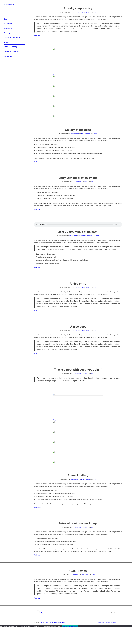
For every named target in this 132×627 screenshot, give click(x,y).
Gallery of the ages (78, 130)
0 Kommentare (76, 12)
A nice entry (78, 283)
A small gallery (78, 475)
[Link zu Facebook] (14, 62)
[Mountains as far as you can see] (58, 90)
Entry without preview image (78, 178)
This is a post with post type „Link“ (78, 369)
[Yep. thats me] (58, 120)
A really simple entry (78, 8)
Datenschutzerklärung (72, 626)
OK (62, 626)
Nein (64, 626)
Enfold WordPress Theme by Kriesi (57, 622)
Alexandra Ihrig (44, 622)
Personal (87, 133)
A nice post (78, 326)
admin (94, 12)
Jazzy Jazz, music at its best (77, 232)
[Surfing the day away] (58, 110)
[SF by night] (58, 80)
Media (83, 12)
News (87, 12)
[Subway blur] (58, 100)
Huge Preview (77, 571)
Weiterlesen (37, 36)
